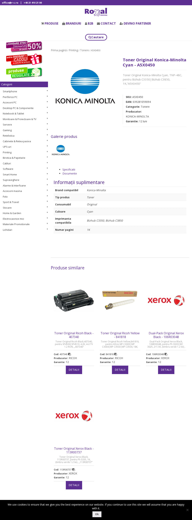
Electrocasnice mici (13, 218)
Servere (7, 124)
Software (8, 169)
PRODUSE (51, 23)
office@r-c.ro (10, 2)
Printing (7, 152)
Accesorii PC (9, 102)
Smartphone (10, 91)
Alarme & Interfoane (14, 185)
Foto (5, 196)
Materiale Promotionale (16, 224)
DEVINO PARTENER (137, 23)
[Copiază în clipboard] (69, 354)
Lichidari (7, 229)
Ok (97, 514)
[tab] (124, 169)
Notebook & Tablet (13, 113)
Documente (69, 173)
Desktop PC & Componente (18, 108)
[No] (187, 510)
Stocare (7, 207)
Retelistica (8, 135)
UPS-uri (7, 146)
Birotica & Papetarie (14, 157)
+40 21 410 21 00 (33, 2)
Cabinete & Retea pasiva (17, 141)
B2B (90, 23)
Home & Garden (12, 213)
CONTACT (108, 23)
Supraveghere (11, 180)
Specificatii (68, 169)
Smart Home (10, 174)
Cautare (97, 37)
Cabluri (7, 163)
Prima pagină (59, 50)
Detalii (74, 369)
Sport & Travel (11, 202)
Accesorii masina (12, 191)
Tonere (84, 50)
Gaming (7, 130)
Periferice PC (10, 97)
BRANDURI (73, 23)
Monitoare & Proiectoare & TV (19, 119)
